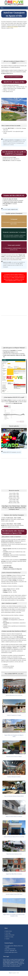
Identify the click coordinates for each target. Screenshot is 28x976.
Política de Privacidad (9, 934)
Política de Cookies (9, 936)
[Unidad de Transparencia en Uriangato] (14, 712)
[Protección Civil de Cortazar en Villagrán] (14, 753)
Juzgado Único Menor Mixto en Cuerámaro (14, 873)
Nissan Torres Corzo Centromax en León (13, 854)
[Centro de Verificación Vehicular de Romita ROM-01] (14, 793)
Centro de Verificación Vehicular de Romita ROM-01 (14, 796)
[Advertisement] (14, 44)
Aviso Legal (7, 933)
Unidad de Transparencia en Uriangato (14, 715)
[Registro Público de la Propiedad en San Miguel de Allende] (14, 732)
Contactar (7, 938)
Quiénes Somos (8, 931)
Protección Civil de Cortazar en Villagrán (14, 756)
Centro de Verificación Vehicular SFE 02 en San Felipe (14, 836)
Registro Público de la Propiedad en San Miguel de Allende (14, 736)
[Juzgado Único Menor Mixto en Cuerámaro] (14, 871)
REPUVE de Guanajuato (12, 26)
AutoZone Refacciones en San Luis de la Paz (14, 695)
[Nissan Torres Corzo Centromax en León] (14, 851)
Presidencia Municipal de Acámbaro (14, 776)
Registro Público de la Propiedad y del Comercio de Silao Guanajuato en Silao (14, 915)
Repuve (10, 972)
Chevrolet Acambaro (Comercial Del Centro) (14, 894)
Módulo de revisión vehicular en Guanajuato (14, 816)
